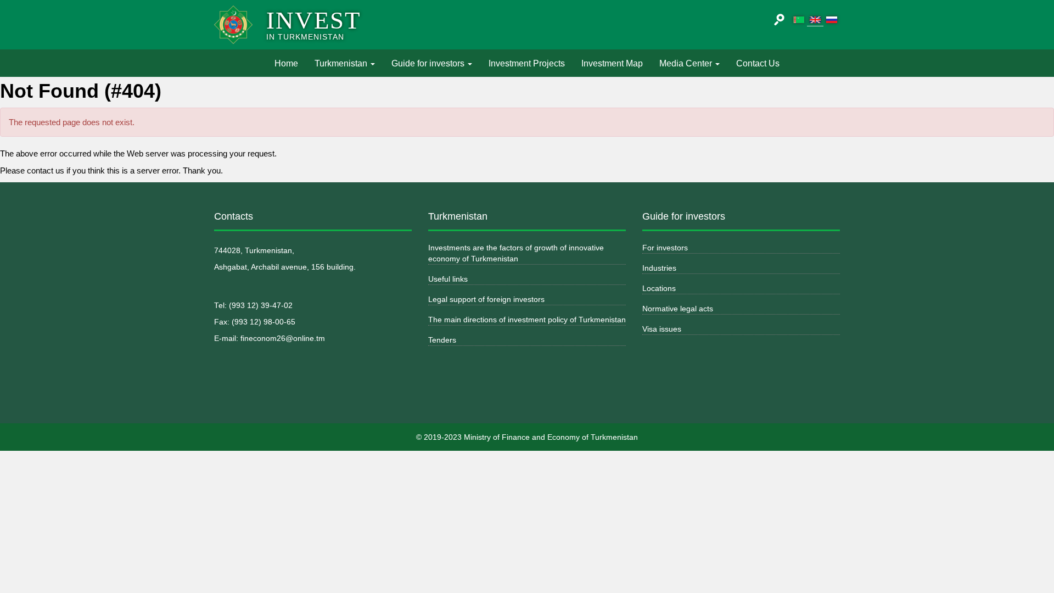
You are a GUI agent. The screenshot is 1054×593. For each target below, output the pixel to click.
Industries (659, 268)
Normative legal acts (677, 308)
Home (290, 63)
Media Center (686, 63)
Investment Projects (527, 63)
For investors (665, 247)
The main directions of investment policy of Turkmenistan (527, 319)
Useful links (448, 279)
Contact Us (758, 63)
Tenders (442, 339)
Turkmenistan (342, 63)
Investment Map (612, 63)
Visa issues (661, 329)
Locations (659, 288)
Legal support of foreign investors (486, 299)
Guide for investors (429, 63)
